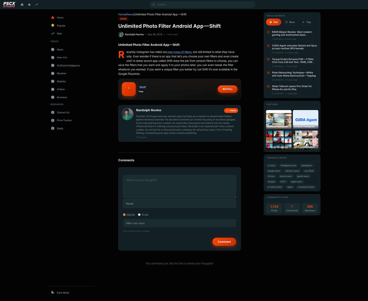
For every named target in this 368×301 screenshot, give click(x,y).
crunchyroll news (306, 187)
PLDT (283, 181)
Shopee (271, 181)
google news (274, 171)
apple (289, 187)
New (292, 22)
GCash (271, 176)
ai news (271, 165)
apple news (296, 181)
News (130, 14)
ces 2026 (309, 171)
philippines (306, 165)
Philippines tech (288, 165)
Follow (233, 110)
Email (145, 214)
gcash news (303, 176)
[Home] (22, 4)
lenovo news (286, 176)
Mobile (131, 214)
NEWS (123, 18)
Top (308, 22)
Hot (276, 22)
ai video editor (275, 187)
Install (228, 89)
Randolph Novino (134, 34)
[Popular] (29, 4)
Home (122, 14)
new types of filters (179, 51)
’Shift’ (142, 87)
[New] (36, 4)
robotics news (292, 171)
